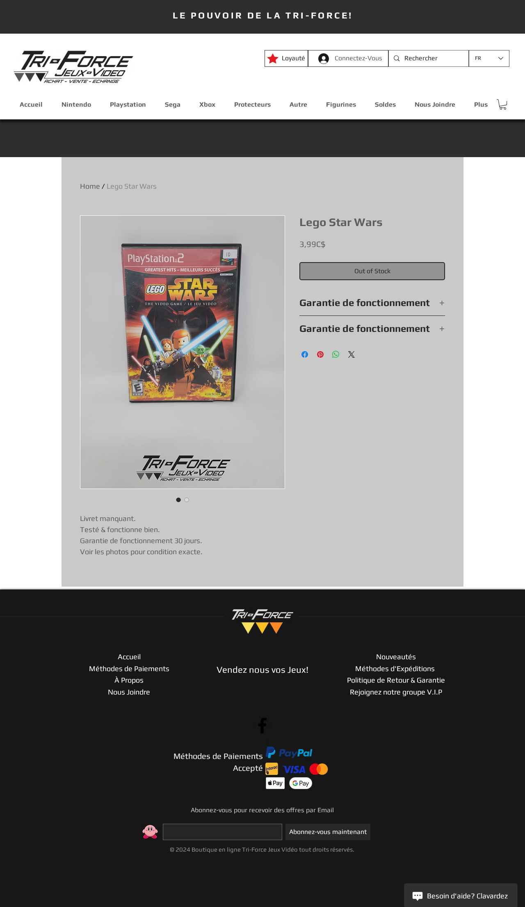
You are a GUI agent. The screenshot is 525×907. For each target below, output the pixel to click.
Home (90, 186)
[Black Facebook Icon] (262, 725)
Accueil (129, 656)
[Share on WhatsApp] (336, 354)
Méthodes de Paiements (129, 668)
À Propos (129, 680)
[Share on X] (351, 354)
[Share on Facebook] (305, 354)
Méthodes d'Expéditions (395, 668)
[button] (503, 104)
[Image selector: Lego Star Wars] (178, 500)
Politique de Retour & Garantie (396, 680)
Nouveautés (396, 656)
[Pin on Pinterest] (320, 354)
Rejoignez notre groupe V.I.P (396, 692)
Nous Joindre (129, 692)
